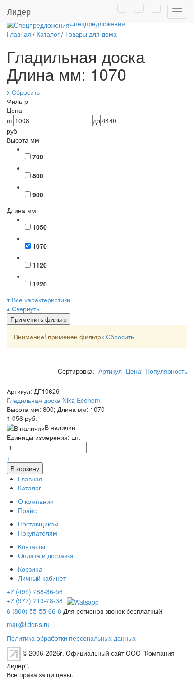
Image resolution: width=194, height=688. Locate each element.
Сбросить (117, 336)
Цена (133, 370)
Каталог (29, 487)
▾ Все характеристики (38, 299)
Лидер (19, 11)
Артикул (110, 370)
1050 (39, 226)
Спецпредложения (97, 23)
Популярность (166, 370)
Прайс (27, 510)
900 (37, 194)
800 (37, 175)
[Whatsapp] (82, 600)
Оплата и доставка (46, 555)
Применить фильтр (38, 318)
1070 (39, 245)
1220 (39, 283)
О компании (36, 501)
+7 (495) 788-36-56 (35, 591)
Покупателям (37, 532)
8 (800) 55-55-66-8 (34, 610)
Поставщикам (38, 523)
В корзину (24, 468)
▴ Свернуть (23, 308)
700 (37, 156)
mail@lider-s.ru (28, 624)
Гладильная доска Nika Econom (53, 400)
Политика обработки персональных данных (71, 637)
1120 (39, 264)
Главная (30, 478)
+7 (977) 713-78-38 (35, 600)
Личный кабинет (42, 577)
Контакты (31, 546)
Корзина (30, 568)
